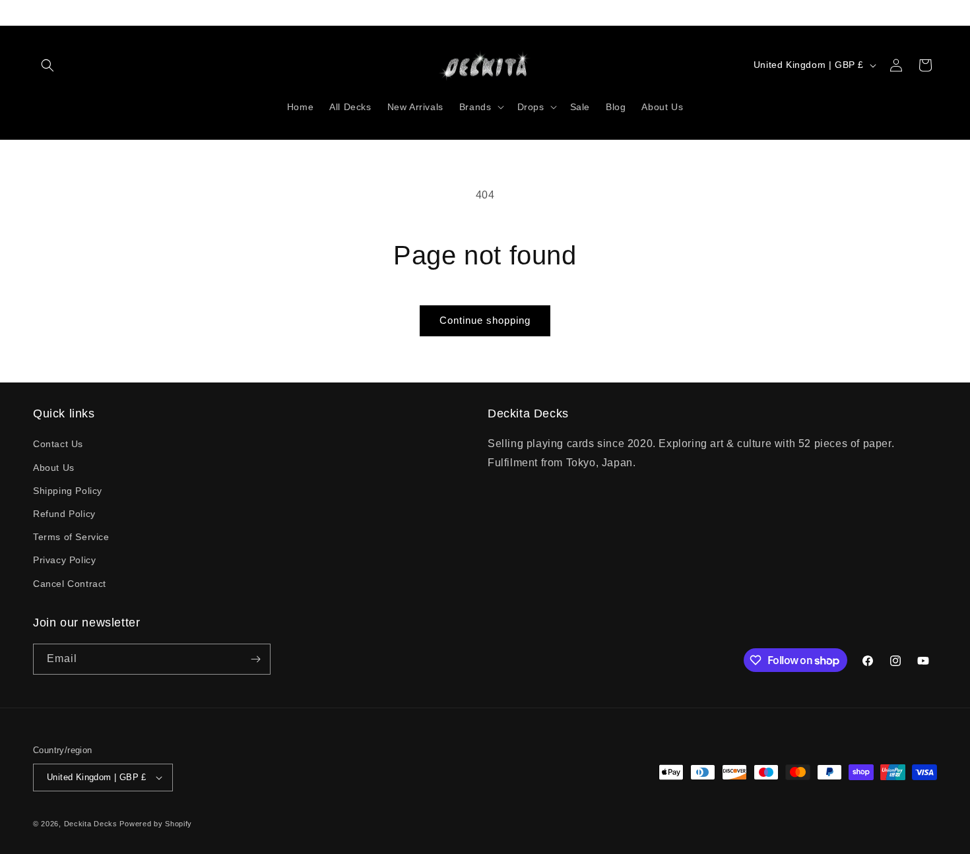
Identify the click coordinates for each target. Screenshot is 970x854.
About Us (54, 467)
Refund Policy (64, 513)
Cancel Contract (69, 583)
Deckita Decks (90, 824)
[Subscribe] (255, 659)
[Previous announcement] (37, 12)
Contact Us (58, 444)
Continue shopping (485, 320)
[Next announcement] (932, 12)
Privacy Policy (64, 560)
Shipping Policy (67, 490)
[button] (47, 65)
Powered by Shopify (155, 824)
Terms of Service (71, 537)
